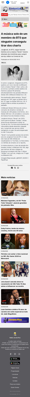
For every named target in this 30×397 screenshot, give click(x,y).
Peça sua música (15, 384)
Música (4, 62)
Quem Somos (15, 387)
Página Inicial (15, 368)
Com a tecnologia (13, 394)
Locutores (15, 374)
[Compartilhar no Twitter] (15, 168)
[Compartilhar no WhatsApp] (18, 168)
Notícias (15, 377)
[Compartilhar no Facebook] (12, 168)
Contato (15, 381)
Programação (15, 371)
